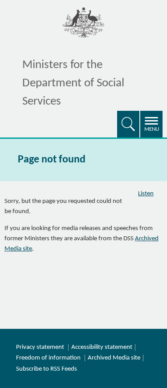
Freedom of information (48, 358)
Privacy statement (40, 347)
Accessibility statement (101, 347)
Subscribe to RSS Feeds (46, 369)
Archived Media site (114, 358)
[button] (128, 124)
